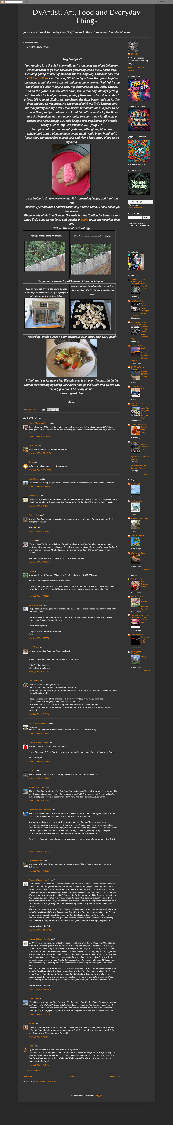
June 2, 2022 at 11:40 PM (39, 851)
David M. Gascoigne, (38, 723)
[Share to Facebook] (55, 409)
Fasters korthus (138, 596)
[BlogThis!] (50, 409)
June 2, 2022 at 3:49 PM (39, 778)
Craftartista (136, 501)
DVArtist (33, 770)
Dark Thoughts (138, 635)
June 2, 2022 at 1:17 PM (39, 638)
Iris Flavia (33, 681)
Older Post (115, 1076)
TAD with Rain (38, 78)
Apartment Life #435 (145, 639)
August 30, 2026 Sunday (144, 374)
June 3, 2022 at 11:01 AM (39, 1014)
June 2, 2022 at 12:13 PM (39, 596)
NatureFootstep (36, 860)
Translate (137, 208)
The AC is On (136, 579)
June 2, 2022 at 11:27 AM (39, 486)
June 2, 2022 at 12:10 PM (39, 562)
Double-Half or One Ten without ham (140, 616)
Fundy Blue (34, 998)
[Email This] (48, 409)
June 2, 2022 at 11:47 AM (39, 531)
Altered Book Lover (139, 518)
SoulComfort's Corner (137, 368)
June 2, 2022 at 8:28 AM (39, 436)
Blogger (98, 1096)
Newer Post (29, 1076)
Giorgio (32, 540)
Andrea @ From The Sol (39, 880)
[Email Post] (43, 410)
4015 (143, 389)
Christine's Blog (138, 553)
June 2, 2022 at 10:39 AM (40, 470)
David (84, 219)
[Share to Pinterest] (58, 409)
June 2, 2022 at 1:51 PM (39, 733)
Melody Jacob (137, 442)
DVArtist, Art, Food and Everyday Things (86, 16)
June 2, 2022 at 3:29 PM (39, 761)
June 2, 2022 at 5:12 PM (39, 801)
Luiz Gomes (34, 479)
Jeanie (31, 1023)
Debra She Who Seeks (39, 423)
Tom (31, 462)
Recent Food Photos (144, 429)
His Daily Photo (138, 301)
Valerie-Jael (34, 496)
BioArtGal (135, 484)
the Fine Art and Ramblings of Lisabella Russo (138, 281)
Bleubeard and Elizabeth (40, 810)
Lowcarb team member (39, 742)
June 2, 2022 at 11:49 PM (39, 871)
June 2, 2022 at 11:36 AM (39, 506)
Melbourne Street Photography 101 (139, 323)
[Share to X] (53, 409)
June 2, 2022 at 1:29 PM (39, 714)
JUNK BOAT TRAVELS (136, 653)
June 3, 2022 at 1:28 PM (39, 1065)
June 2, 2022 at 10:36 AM (40, 453)
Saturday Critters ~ (139, 468)
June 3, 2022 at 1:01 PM (39, 1037)
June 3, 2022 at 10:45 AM (40, 930)
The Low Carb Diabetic (137, 405)
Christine (33, 445)
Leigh (31, 571)
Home (72, 1076)
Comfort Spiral (137, 535)
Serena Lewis (35, 605)
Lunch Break (136, 386)
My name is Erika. (37, 787)
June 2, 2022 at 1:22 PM (39, 672)
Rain (31, 1046)
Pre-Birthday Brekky (144, 584)
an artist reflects (138, 466)
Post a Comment (33, 1071)
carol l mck (34, 647)
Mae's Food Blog (138, 425)
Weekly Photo (137, 346)
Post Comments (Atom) (46, 1081)
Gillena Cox (34, 515)
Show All (147, 474)
